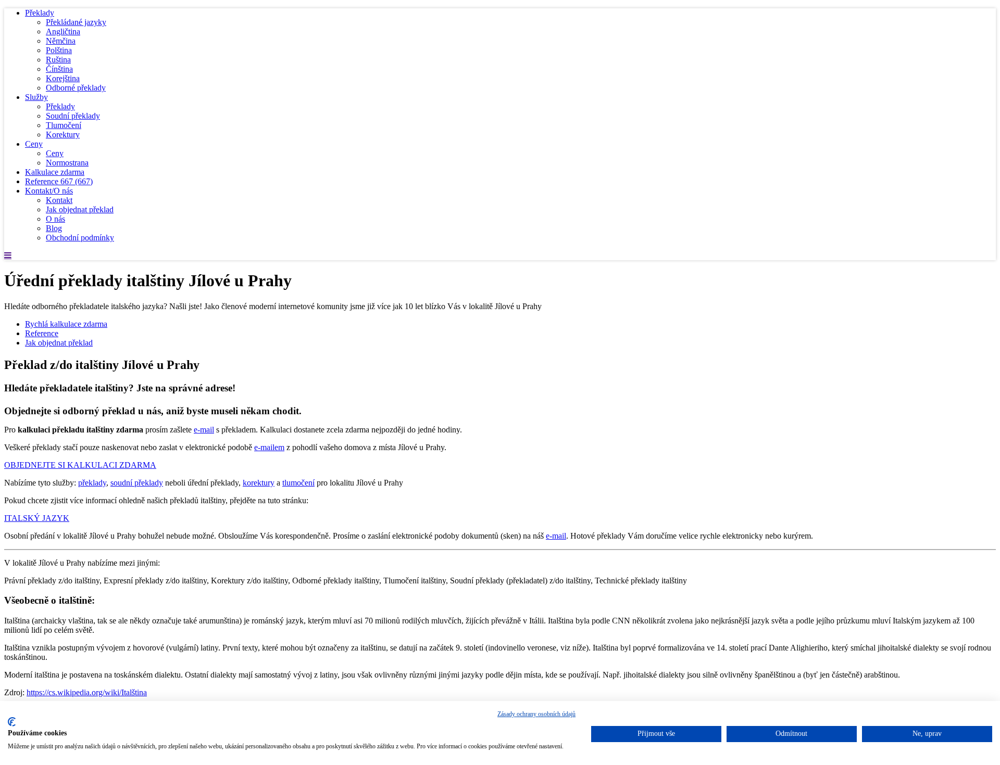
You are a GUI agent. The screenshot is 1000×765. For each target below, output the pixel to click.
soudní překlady (136, 482)
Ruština (58, 59)
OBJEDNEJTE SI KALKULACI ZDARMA (80, 465)
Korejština (63, 78)
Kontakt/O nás (49, 190)
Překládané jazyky (76, 22)
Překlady (39, 12)
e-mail (204, 429)
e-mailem (269, 447)
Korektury (63, 134)
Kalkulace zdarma (54, 172)
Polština (59, 50)
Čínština (59, 69)
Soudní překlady (73, 115)
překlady (92, 482)
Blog (54, 228)
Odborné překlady (76, 87)
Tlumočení (63, 125)
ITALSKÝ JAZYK (36, 518)
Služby (36, 97)
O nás (55, 218)
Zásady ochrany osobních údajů (536, 714)
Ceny (34, 143)
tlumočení (298, 482)
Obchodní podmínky (80, 237)
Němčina (61, 40)
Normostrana (67, 162)
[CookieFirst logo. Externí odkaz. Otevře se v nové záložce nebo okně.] (12, 721)
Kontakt (59, 200)
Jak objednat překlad (80, 209)
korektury (258, 482)
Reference (59, 181)
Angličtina (63, 31)
